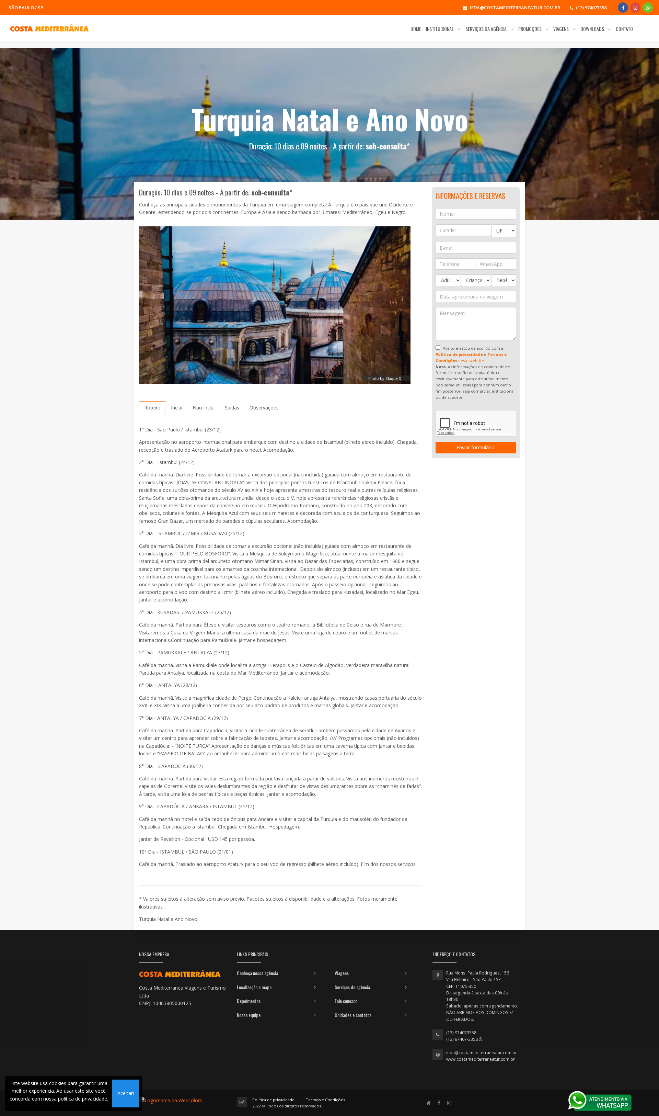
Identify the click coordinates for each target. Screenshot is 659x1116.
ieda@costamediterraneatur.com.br (481, 1053)
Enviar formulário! (476, 447)
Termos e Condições (325, 1099)
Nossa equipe (249, 1014)
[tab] (152, 407)
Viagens (342, 973)
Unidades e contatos (353, 1014)
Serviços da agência (352, 987)
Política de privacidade (273, 1099)
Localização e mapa (254, 987)
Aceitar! (125, 1093)
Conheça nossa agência (257, 973)
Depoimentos (249, 1000)
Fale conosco (346, 1000)
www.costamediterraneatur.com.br (480, 1059)
